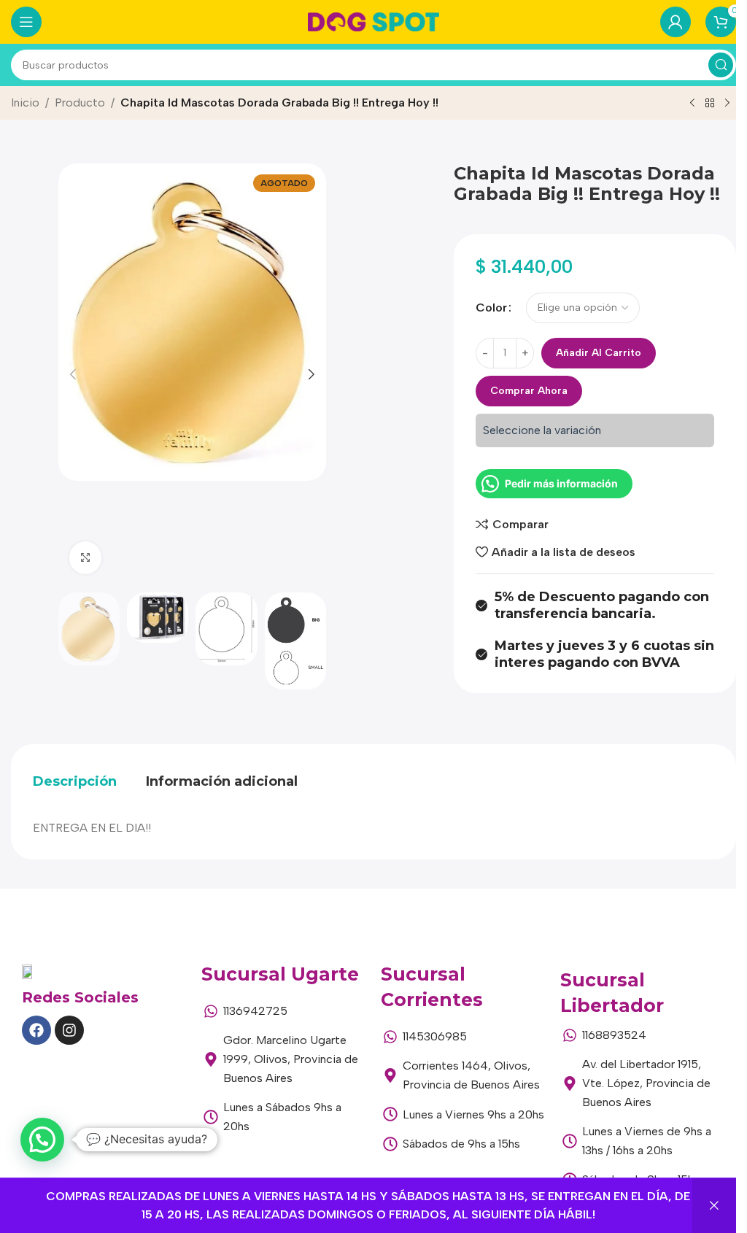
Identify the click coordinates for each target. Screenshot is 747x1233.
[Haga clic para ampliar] (85, 557)
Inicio (25, 102)
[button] (73, 374)
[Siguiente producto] (727, 103)
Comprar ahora (529, 390)
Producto (80, 102)
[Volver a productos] (710, 103)
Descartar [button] (714, 1205)
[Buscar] (720, 65)
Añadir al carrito (598, 353)
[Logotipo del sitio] (373, 21)
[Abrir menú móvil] (26, 21)
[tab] (75, 781)
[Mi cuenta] (675, 21)
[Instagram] (69, 1030)
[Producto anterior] (692, 103)
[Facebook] (36, 1030)
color (491, 307)
